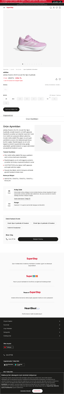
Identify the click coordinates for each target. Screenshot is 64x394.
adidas (5, 72)
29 (20, 99)
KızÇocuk (18, 69)
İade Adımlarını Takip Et (22, 198)
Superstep (5, 69)
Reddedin (4, 384)
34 (54, 99)
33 (47, 99)
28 (6, 99)
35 (6, 103)
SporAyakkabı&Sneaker (31, 69)
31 (33, 99)
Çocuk (12, 69)
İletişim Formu (38, 239)
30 (27, 99)
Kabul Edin (37, 391)
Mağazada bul (8, 115)
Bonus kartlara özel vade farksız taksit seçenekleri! (32, 2)
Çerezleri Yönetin (25, 391)
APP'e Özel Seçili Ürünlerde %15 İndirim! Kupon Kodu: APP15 (32, 4)
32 (40, 99)
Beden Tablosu (56, 95)
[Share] (57, 79)
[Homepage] (10, 7)
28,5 (13, 99)
